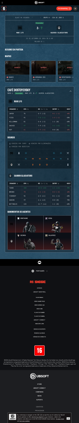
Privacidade (39, 411)
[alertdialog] (39, 418)
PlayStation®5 (39, 312)
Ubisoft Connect (39, 388)
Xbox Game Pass (39, 301)
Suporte (39, 400)
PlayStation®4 (39, 316)
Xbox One (40, 308)
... (36, 18)
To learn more (60, 419)
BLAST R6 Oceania (22, 18)
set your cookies (25, 421)
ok (68, 418)
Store (39, 384)
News (40, 396)
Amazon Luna (39, 323)
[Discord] (39, 262)
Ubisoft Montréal (39, 292)
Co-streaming (63, 8)
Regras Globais (39, 333)
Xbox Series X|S (39, 305)
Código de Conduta (39, 337)
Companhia (39, 392)
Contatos (39, 407)
